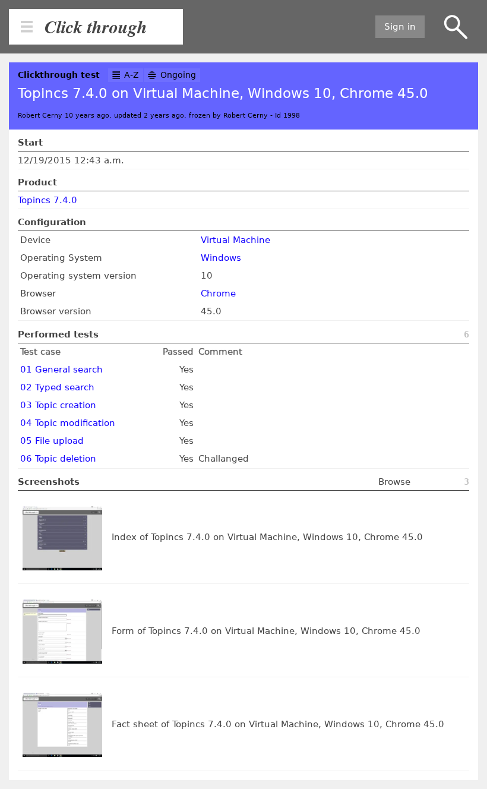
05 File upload (52, 440)
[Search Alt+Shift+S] (455, 27)
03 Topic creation (58, 405)
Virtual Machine (235, 240)
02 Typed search (57, 387)
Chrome (218, 293)
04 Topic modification (67, 423)
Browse (394, 481)
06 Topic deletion (58, 458)
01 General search (61, 369)
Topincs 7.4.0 (47, 200)
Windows (221, 258)
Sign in (400, 26)
